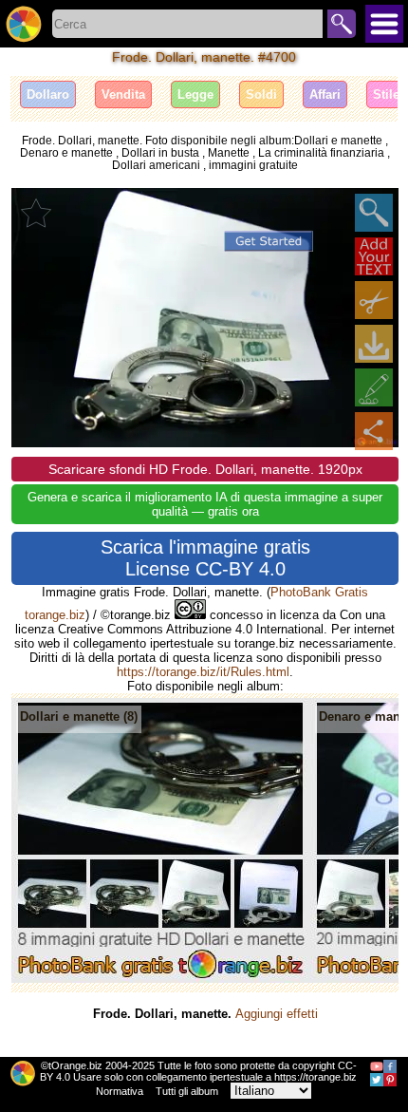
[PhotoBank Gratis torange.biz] (23, 23)
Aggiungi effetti (276, 1014)
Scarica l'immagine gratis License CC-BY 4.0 (205, 558)
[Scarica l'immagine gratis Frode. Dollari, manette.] (374, 344)
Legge (195, 94)
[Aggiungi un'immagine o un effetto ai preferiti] (36, 213)
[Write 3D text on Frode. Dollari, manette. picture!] (374, 256)
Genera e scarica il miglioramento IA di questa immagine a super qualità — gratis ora (205, 504)
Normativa (119, 1091)
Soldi (261, 94)
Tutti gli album (187, 1091)
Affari (325, 94)
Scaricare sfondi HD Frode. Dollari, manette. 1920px (205, 469)
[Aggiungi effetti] (374, 387)
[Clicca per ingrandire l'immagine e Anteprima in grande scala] (374, 213)
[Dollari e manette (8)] (160, 978)
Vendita (123, 94)
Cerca (341, 23)
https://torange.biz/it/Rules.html (203, 672)
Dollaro (48, 94)
